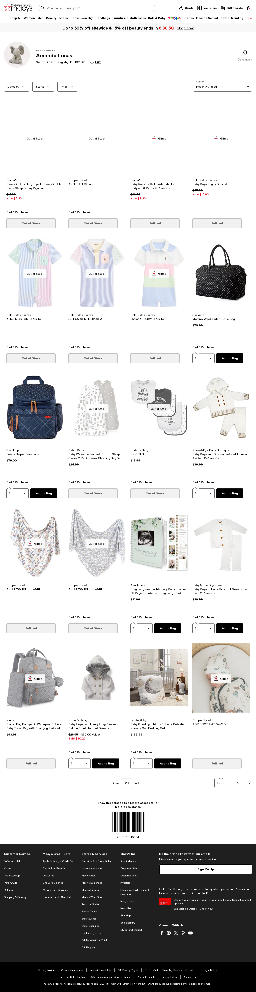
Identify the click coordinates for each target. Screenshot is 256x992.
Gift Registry (88, 947)
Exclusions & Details (185, 908)
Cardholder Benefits (54, 868)
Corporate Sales (129, 868)
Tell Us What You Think (94, 940)
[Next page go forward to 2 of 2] (249, 783)
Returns (8, 890)
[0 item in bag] (249, 8)
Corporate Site (128, 875)
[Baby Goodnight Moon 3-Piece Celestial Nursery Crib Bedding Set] (159, 679)
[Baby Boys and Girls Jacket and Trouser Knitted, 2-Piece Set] (221, 409)
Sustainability (127, 922)
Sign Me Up (205, 869)
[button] (35, 155)
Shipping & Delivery (15, 897)
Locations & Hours (92, 868)
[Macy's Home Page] (18, 8)
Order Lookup (12, 875)
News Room (127, 908)
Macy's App (88, 875)
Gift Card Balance (53, 882)
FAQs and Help (12, 861)
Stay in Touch (89, 911)
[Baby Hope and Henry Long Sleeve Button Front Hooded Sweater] (97, 679)
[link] (35, 193)
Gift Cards (48, 875)
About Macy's (128, 861)
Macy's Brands (90, 890)
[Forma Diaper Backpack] (35, 409)
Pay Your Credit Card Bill (57, 897)
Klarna (7, 868)
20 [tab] (127, 783)
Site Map (125, 915)
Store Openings (90, 926)
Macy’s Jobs (127, 901)
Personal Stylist (90, 904)
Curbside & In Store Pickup (97, 861)
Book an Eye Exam (92, 933)
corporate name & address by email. (190, 983)
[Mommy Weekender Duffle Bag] (221, 274)
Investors (125, 882)
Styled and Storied (131, 930)
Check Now (206, 908)
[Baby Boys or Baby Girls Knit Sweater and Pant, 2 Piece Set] (221, 544)
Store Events (89, 918)
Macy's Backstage (92, 882)
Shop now (185, 28)
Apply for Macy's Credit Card (59, 861)
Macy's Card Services (55, 890)
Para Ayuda (10, 882)
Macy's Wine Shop (92, 897)
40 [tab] (137, 783)
